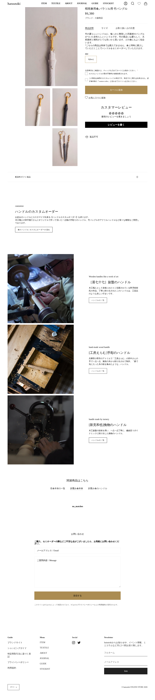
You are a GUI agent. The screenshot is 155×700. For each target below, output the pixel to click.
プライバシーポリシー (85, 605)
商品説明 (89, 28)
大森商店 (99, 18)
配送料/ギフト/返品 (23, 177)
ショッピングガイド (17, 648)
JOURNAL (44, 658)
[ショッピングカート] (145, 3)
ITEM (42, 642)
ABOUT (43, 653)
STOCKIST (45, 669)
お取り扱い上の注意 (125, 28)
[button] (44, 3)
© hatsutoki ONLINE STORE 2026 (134, 687)
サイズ (104, 28)
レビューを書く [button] (116, 124)
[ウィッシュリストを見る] (139, 3)
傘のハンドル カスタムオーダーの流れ (34, 230)
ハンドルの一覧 (97, 300)
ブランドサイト (15, 642)
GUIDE (43, 663)
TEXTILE (44, 647)
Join (126, 671)
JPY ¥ (12, 687)
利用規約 (102, 605)
